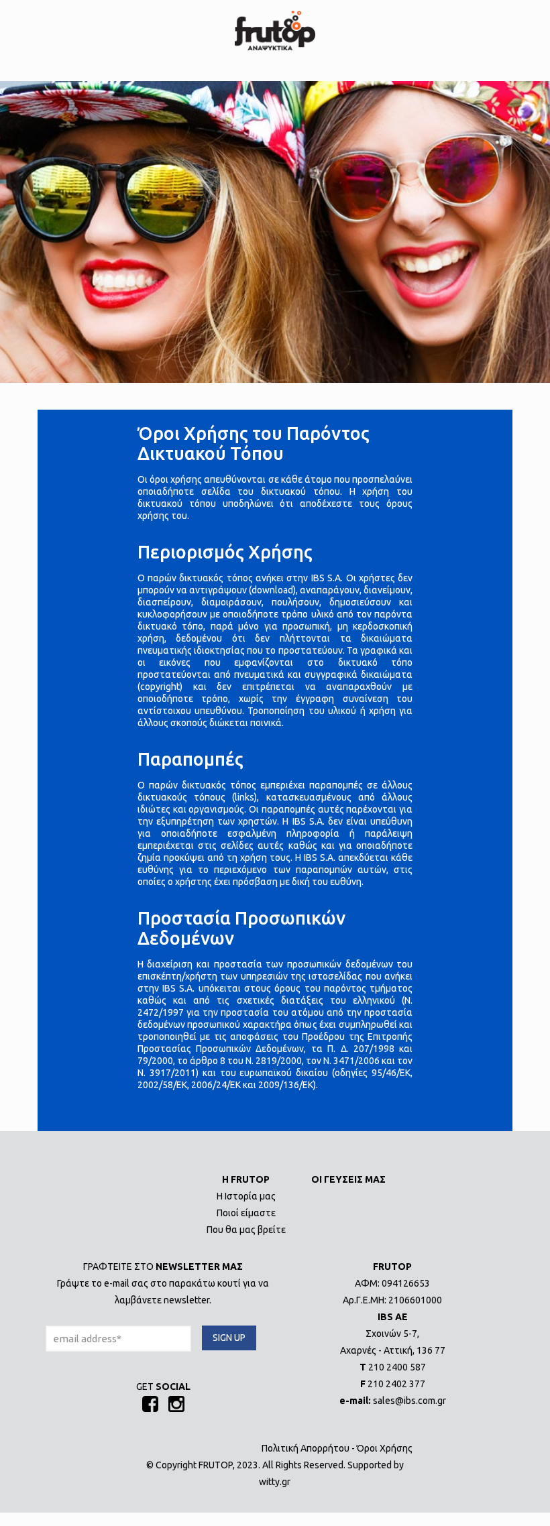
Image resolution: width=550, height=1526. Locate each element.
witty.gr (274, 1481)
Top (518, 1494)
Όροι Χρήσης (384, 1448)
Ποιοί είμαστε (246, 1213)
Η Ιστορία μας (246, 1196)
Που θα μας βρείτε (246, 1229)
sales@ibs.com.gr (409, 1400)
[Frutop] (275, 30)
